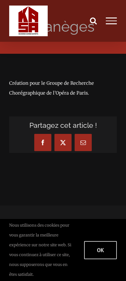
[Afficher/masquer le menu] (111, 21)
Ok (100, 250)
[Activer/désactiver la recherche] (93, 20)
